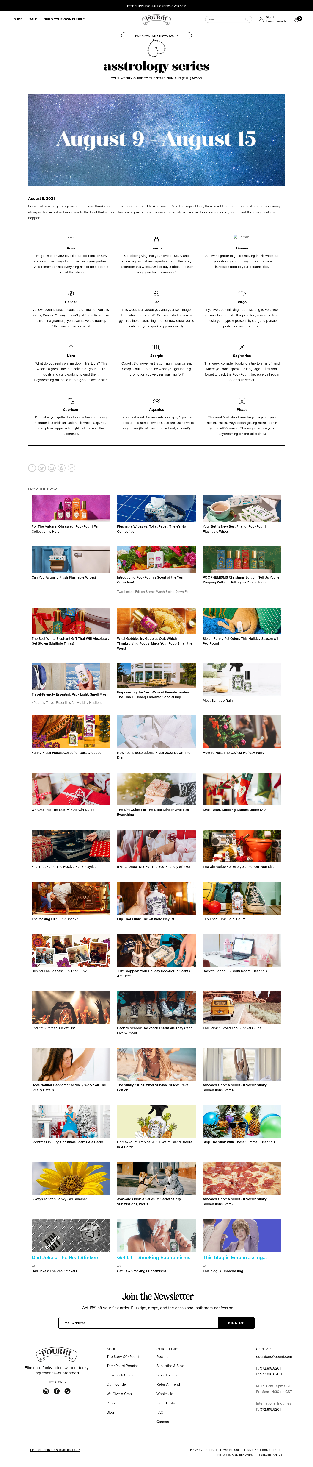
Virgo (242, 302)
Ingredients (165, 1403)
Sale (33, 19)
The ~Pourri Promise (123, 1365)
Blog (110, 1412)
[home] (156, 19)
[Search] (246, 19)
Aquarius (156, 409)
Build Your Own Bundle (64, 19)
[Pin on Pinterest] (62, 468)
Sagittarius (242, 355)
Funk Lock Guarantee (124, 1375)
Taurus (156, 248)
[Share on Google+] (71, 468)
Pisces (242, 409)
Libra (71, 355)
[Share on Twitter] (42, 468)
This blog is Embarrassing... (235, 1257)
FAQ (159, 1412)
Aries (71, 248)
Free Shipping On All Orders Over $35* (156, 6)
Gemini (242, 248)
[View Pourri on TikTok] (67, 1391)
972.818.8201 (270, 1368)
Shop (18, 19)
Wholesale (164, 1393)
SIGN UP (236, 1322)
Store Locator (167, 1375)
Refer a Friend (168, 1384)
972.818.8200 (271, 1373)
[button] (156, 35)
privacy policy (202, 1450)
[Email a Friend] (52, 468)
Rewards (163, 1356)
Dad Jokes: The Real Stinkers (65, 1257)
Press (111, 1403)
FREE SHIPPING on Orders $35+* (55, 1450)
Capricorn (71, 409)
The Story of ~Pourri (123, 1356)
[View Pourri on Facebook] (56, 1391)
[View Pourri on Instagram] (46, 1391)
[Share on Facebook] (32, 468)
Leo (156, 302)
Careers (162, 1421)
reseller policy (270, 1454)
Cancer (71, 302)
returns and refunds (235, 1454)
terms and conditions (262, 1450)
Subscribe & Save (170, 1365)
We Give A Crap (119, 1393)
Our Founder (117, 1384)
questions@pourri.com (274, 1356)
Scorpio (156, 355)
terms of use (229, 1450)
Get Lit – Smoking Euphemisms (153, 1257)
